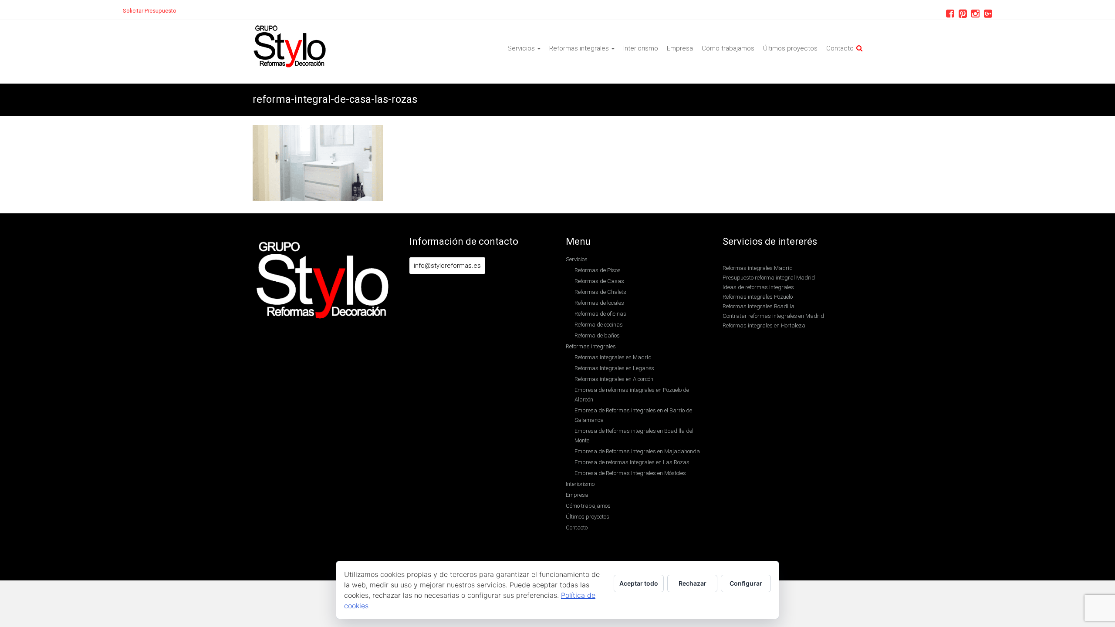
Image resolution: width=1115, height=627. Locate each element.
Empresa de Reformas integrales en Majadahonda (637, 451)
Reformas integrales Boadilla (758, 306)
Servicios (521, 48)
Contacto (840, 48)
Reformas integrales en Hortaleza (764, 325)
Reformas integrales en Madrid (613, 357)
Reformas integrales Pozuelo (758, 296)
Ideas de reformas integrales (758, 287)
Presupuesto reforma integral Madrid (769, 277)
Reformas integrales (579, 48)
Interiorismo (640, 48)
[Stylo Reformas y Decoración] (290, 29)
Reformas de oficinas (600, 313)
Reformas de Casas (599, 281)
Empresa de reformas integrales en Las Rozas (631, 462)
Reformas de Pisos (597, 270)
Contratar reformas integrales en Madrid (773, 316)
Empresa (680, 48)
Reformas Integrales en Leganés (614, 368)
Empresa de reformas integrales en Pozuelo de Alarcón (631, 395)
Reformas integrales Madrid (758, 268)
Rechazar (692, 583)
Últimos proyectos (790, 48)
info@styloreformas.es (447, 266)
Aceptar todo (638, 583)
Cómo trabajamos (728, 48)
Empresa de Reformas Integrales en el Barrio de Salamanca (633, 415)
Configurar (746, 583)
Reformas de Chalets (600, 292)
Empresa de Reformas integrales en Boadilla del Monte (633, 436)
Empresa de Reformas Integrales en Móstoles (630, 473)
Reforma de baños (597, 335)
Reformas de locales (599, 303)
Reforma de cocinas (598, 324)
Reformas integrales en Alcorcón (613, 379)
